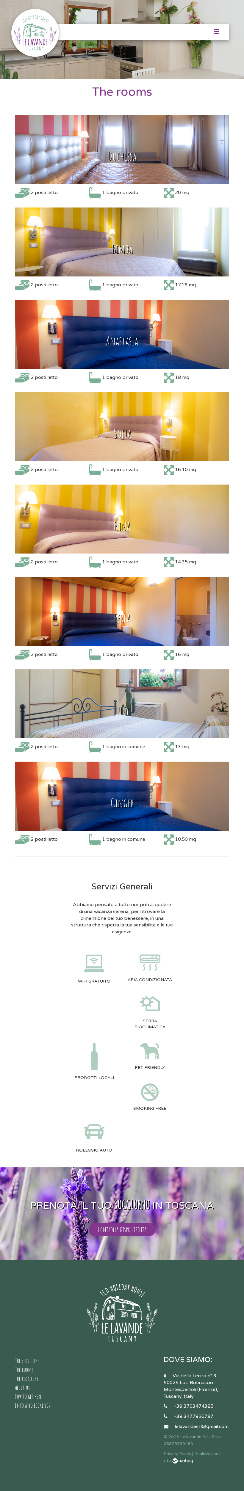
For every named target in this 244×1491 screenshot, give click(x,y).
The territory (26, 1378)
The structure (27, 1360)
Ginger (122, 802)
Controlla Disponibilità (122, 1229)
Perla (122, 617)
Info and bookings (32, 1405)
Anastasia (122, 340)
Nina (122, 525)
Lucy (122, 710)
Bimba (122, 248)
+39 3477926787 (193, 1416)
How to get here (28, 1396)
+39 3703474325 (193, 1406)
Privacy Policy (177, 1453)
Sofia (122, 433)
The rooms (24, 1369)
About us (22, 1387)
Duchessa (122, 156)
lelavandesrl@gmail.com (202, 1426)
